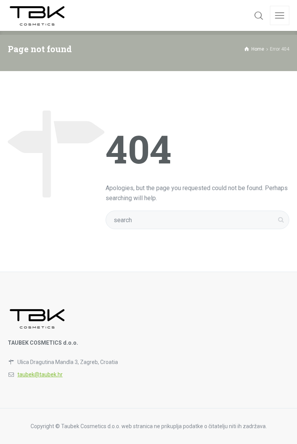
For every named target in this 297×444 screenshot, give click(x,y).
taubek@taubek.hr (40, 374)
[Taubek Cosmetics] (38, 15)
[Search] (258, 15)
